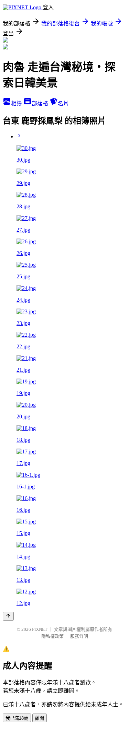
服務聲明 (79, 636)
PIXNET (39, 629)
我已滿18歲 (17, 718)
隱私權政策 (52, 636)
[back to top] (8, 616)
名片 (63, 103)
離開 (39, 718)
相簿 (17, 103)
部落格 (41, 103)
